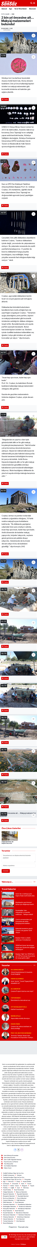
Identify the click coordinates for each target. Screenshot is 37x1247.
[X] (18, 1149)
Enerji (18, 1181)
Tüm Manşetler (8, 1163)
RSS (5, 1237)
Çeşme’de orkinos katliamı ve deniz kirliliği (21, 1027)
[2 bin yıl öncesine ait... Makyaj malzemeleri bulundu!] (18, 42)
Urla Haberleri (20, 1221)
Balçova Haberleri (21, 1192)
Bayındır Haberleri (8, 1194)
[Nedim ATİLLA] (5, 1017)
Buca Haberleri (21, 1198)
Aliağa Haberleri (8, 1192)
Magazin (24, 1185)
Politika (5, 1187)
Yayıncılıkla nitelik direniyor (20, 1018)
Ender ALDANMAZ (17, 979)
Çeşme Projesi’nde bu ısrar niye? (22, 991)
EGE (13, 14)
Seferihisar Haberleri (23, 1217)
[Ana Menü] (34, 3)
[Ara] (31, 3)
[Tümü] (34, 882)
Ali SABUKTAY (15, 989)
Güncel (4, 9)
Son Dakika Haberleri (10, 1166)
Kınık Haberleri (19, 1210)
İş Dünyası (6, 1183)
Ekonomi (32, 9)
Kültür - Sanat (14, 1185)
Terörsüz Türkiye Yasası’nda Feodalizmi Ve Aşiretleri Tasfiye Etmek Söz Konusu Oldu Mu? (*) (22, 1037)
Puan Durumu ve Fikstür (11, 1161)
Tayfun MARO (16, 998)
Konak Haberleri (8, 1212)
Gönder (6, 871)
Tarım (22, 1183)
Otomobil (15, 1183)
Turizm (29, 1183)
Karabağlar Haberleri (9, 1206)
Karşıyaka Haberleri (9, 1208)
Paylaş (6, 99)
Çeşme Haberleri (8, 1200)
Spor (18, 1187)
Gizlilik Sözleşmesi (8, 1175)
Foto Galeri (5, 14)
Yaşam (32, 1185)
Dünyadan (27, 1179)
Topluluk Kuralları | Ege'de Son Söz (13, 1177)
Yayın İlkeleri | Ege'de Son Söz (12, 1179)
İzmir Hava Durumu (9, 1157)
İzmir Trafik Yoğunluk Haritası (12, 1159)
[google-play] (23, 1227)
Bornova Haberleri (8, 1198)
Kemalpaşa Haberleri (24, 1208)
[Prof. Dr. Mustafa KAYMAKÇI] (5, 1035)
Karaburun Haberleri (25, 1206)
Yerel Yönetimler (20, 9)
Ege (10, 9)
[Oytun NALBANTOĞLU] (5, 1008)
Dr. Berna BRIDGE (17, 969)
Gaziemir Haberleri (9, 1204)
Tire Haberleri (20, 1219)
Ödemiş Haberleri (8, 1217)
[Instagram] (22, 1149)
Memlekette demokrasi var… (21, 1000)
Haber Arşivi (7, 1168)
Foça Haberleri (19, 1202)
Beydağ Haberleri (23, 1196)
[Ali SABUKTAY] (5, 990)
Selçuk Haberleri (8, 1219)
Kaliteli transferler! (17, 1009)
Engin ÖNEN (15, 1024)
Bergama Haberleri (9, 1196)
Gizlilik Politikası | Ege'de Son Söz (13, 1173)
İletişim (19, 1175)
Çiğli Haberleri (21, 1200)
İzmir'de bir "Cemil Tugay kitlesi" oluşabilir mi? (22, 982)
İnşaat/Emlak (27, 1181)
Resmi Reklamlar (8, 1223)
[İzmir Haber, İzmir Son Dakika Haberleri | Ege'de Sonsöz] (9, 3)
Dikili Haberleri (7, 1202)
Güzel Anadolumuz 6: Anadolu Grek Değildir (21, 973)
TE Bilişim (23, 1244)
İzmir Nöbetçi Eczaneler (11, 1155)
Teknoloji (26, 1187)
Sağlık (12, 1187)
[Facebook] (15, 1149)
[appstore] (13, 1227)
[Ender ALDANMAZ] (5, 981)
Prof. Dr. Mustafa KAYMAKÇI (21, 1033)
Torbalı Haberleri (8, 1221)
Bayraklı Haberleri (22, 1194)
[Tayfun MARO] (5, 999)
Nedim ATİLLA (15, 1016)
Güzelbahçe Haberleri (24, 1204)
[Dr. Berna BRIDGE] (5, 972)
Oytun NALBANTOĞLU (19, 1007)
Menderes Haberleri (22, 1212)
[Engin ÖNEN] (5, 1026)
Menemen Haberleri (9, 1215)
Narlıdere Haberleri (24, 1215)
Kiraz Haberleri (7, 1210)
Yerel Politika (7, 1190)
